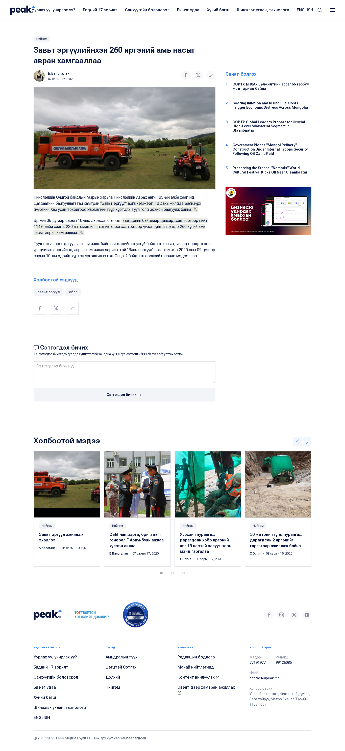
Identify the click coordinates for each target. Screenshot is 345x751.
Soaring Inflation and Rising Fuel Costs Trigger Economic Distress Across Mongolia (270, 105)
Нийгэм (41, 39)
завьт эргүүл (49, 292)
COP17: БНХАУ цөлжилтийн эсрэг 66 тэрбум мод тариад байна (271, 86)
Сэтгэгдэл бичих (122, 395)
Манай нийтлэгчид (196, 667)
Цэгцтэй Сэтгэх (121, 667)
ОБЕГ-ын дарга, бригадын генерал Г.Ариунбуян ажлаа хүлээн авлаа (136, 540)
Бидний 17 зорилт (100, 10)
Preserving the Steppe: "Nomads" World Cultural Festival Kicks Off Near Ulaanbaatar (270, 170)
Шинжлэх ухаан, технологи (263, 10)
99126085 (284, 662)
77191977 (258, 662)
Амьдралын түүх (121, 657)
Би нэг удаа (188, 10)
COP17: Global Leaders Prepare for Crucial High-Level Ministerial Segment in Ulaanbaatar (269, 126)
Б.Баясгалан (58, 73)
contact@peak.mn (265, 678)
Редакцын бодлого (196, 657)
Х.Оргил (186, 559)
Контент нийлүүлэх (197, 677)
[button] (319, 10)
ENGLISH (305, 10)
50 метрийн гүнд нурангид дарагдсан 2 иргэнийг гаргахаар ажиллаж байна (276, 540)
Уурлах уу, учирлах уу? (53, 10)
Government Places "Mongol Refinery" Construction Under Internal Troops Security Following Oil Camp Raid (270, 149)
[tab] (161, 573)
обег (73, 292)
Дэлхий (113, 677)
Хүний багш (218, 10)
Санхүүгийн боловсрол (147, 10)
